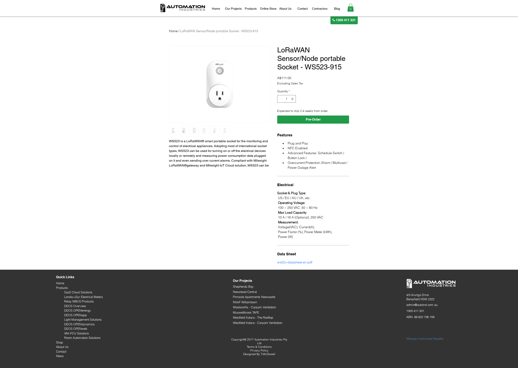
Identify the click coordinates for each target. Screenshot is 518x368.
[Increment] (292, 98)
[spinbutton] (286, 98)
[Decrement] (280, 98)
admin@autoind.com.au (421, 305)
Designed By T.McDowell (259, 354)
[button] (233, 8)
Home (173, 31)
